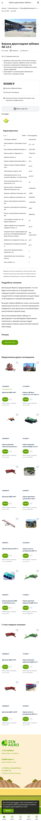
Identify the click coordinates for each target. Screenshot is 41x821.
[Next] (16, 368)
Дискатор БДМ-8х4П (9, 392)
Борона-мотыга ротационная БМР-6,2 (30, 713)
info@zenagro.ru (8, 759)
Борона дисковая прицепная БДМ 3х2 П (30, 602)
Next (38, 24)
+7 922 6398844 (8, 751)
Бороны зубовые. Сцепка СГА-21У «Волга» (31, 393)
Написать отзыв (10, 342)
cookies (16, 802)
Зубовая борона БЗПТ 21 (10, 549)
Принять (8, 810)
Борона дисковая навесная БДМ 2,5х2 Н (30, 446)
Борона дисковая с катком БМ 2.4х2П (29, 498)
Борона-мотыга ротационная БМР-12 (30, 550)
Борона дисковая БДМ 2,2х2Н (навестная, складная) (9, 602)
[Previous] (5, 368)
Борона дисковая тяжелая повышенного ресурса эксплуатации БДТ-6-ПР (10, 446)
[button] (37, 817)
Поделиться (25, 50)
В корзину (5, 399)
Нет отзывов (5, 50)
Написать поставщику (12, 92)
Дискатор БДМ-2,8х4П (9, 712)
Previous (3, 24)
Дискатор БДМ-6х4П (9, 497)
